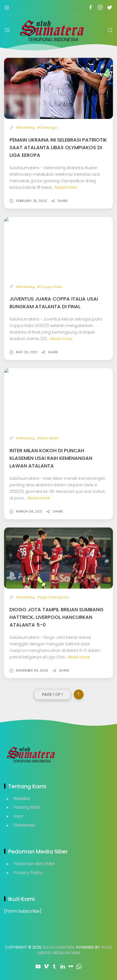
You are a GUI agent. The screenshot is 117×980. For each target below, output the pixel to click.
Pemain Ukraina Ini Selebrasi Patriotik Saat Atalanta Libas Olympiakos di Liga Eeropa (58, 147)
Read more (66, 187)
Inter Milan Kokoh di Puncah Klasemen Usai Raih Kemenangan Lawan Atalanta (51, 458)
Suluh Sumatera (58, 947)
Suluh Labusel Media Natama (74, 950)
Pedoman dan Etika (34, 864)
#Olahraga (47, 127)
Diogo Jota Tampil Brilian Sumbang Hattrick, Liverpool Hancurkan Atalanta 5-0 (56, 617)
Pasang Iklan (26, 807)
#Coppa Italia (49, 286)
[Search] (110, 30)
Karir (18, 816)
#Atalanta (25, 127)
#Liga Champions (53, 597)
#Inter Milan (47, 438)
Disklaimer (24, 825)
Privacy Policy (28, 873)
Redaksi (21, 798)
